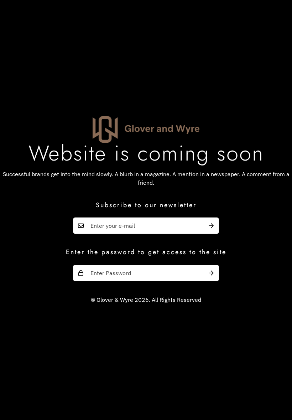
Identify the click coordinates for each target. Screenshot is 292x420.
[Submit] (211, 225)
